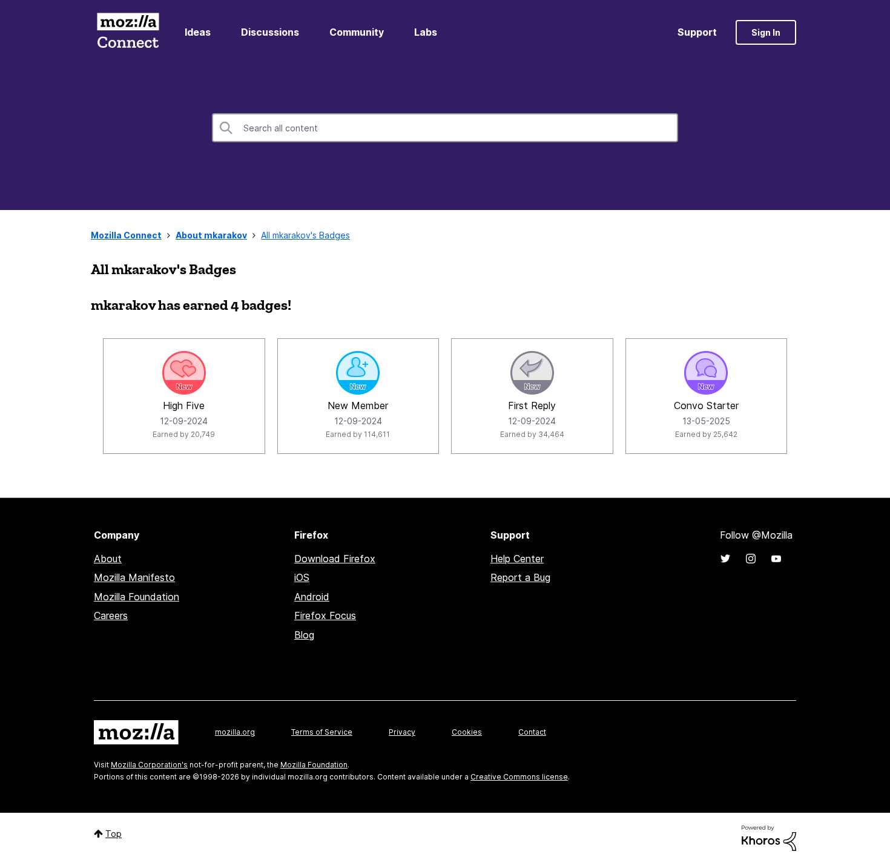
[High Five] (184, 373)
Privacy (402, 732)
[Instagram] (750, 558)
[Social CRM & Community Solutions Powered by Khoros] (769, 837)
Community (356, 32)
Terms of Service (321, 732)
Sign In (765, 32)
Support (697, 32)
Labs (425, 32)
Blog (304, 635)
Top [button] (113, 834)
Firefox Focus (325, 615)
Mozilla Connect (128, 32)
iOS (301, 577)
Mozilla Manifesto (134, 577)
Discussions (270, 32)
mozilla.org (235, 732)
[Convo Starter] (706, 373)
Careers (111, 615)
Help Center (517, 559)
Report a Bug (520, 577)
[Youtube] (776, 558)
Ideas (198, 32)
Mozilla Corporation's (149, 764)
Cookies (467, 732)
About (108, 559)
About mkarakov (211, 235)
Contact (532, 732)
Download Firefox (334, 559)
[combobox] (445, 127)
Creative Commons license (519, 776)
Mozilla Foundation (136, 597)
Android (311, 597)
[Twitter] (725, 558)
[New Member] (358, 373)
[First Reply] (532, 373)
